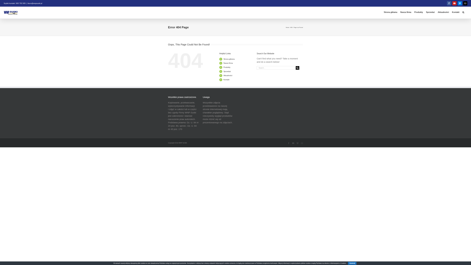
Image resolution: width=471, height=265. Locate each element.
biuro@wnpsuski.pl (35, 3)
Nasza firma (228, 63)
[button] (463, 12)
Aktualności (227, 75)
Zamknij (352, 263)
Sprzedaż (227, 71)
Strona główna (229, 59)
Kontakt (226, 80)
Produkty (226, 67)
